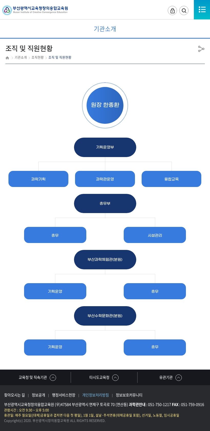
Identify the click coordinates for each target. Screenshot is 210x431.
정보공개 (38, 395)
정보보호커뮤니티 (129, 395)
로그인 (172, 10)
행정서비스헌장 (63, 395)
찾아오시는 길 (14, 395)
